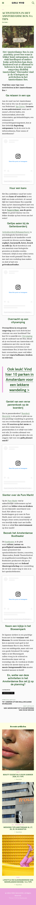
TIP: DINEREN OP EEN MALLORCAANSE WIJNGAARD (17, 703)
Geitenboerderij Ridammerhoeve (16, 232)
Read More (19, 779)
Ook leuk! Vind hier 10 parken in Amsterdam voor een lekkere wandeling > (19, 379)
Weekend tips (8, 693)
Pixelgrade (23, 898)
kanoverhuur (13, 210)
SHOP (18, 772)
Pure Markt (12, 501)
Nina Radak (5, 22)
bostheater (10, 541)
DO (3, 9)
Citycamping (27, 336)
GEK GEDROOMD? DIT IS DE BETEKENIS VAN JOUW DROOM (19, 709)
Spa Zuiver (20, 106)
